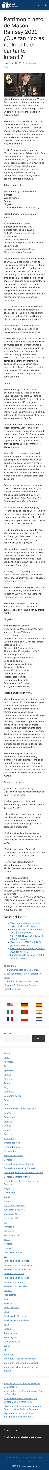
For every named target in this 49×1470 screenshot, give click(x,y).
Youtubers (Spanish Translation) (20, 1358)
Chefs (7, 1104)
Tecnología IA (10, 1337)
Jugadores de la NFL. (15, 1209)
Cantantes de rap (12, 1096)
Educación (9, 1138)
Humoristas (9, 1192)
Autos (7, 1083)
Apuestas (8, 1070)
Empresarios (10, 1151)
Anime (7, 1066)
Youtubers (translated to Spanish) (21, 1363)
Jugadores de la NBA (14, 1205)
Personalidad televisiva (15, 1286)
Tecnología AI (10, 1333)
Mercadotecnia (11, 1235)
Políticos (8, 1290)
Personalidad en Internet (16, 1278)
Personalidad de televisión (17, 1269)
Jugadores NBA (12, 1214)
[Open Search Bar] (38, 5)
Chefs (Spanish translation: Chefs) (21, 1108)
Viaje (6, 1350)
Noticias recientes (13, 1252)
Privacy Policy (13, 1457)
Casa (6, 1100)
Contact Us (21, 1461)
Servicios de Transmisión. (17, 1320)
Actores (8, 1053)
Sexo (6, 1324)
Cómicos (8, 1121)
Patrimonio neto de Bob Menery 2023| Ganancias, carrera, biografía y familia (22, 974)
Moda (7, 1239)
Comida (8, 1125)
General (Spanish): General (17, 1177)
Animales (8, 1062)
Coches (7, 1113)
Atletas (7, 1074)
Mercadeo (9, 1231)
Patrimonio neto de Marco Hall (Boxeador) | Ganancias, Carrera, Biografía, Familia (21, 985)
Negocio (8, 1244)
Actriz (7, 1057)
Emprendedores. (12, 1147)
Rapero (7, 1299)
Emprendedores (12, 1142)
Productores (10, 1295)
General (8, 1160)
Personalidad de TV (14, 1273)
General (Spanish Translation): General (23, 1172)
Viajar (7, 1346)
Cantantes (12, 966)
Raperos (8, 1303)
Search (7, 1033)
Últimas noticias (12, 1341)
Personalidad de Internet (16, 1261)
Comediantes (10, 1117)
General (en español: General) (19, 1164)
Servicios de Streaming (15, 1316)
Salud (7, 1312)
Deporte (8, 1134)
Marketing (9, 1227)
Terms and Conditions (32, 1457)
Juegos (7, 1201)
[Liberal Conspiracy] (9, 5)
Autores (8, 1079)
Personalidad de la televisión (18, 1265)
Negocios (8, 1248)
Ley (5, 1222)
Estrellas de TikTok (13, 1155)
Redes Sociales (11, 1307)
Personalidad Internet (15, 1282)
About (30, 1461)
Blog (6, 1087)
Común (7, 1130)
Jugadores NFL (11, 1218)
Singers (7, 1329)
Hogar (7, 1188)
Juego (7, 1197)
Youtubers (9, 1354)
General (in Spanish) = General (19, 1168)
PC (5, 1256)
